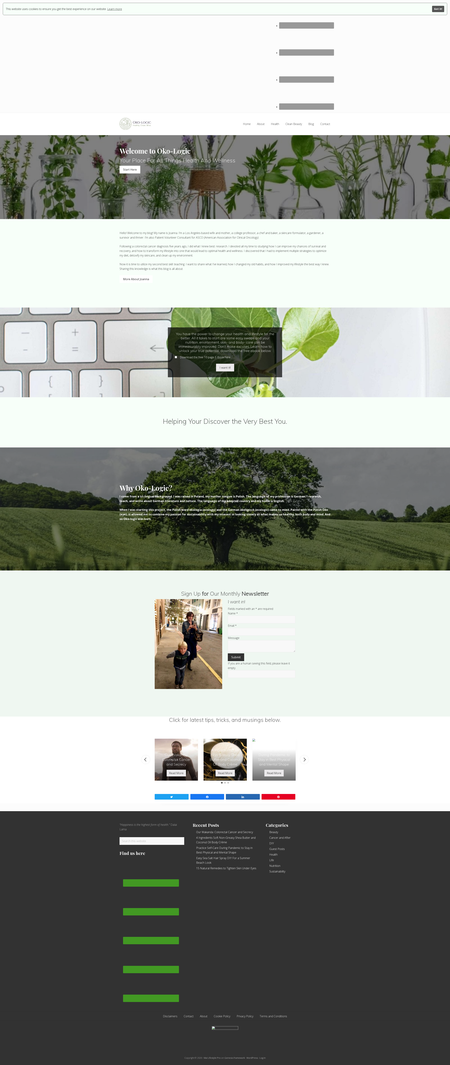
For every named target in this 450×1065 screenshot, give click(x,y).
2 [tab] (225, 783)
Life (271, 860)
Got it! (438, 9)
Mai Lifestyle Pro (212, 1057)
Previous (146, 759)
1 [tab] (222, 783)
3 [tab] (228, 783)
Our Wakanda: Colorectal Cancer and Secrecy (224, 832)
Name (233, 613)
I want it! (225, 368)
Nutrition (274, 866)
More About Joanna (136, 279)
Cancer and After (280, 838)
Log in (262, 1057)
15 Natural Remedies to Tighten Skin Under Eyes (226, 868)
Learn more (114, 9)
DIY (271, 843)
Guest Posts (277, 849)
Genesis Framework (234, 1057)
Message (233, 638)
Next (304, 759)
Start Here (130, 170)
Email (232, 626)
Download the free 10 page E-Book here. (205, 357)
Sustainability (277, 871)
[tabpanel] (176, 760)
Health (273, 854)
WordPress (252, 1057)
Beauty (273, 832)
